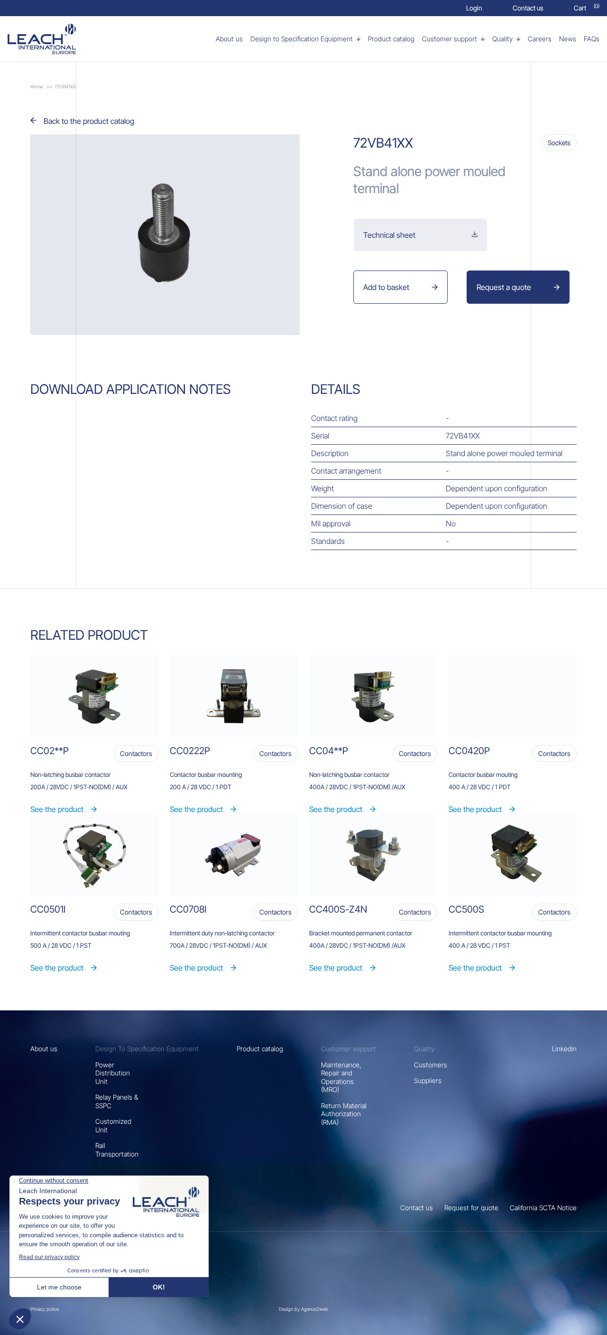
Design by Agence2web (303, 1309)
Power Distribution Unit (112, 1073)
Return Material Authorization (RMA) (344, 1114)
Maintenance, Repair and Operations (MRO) (341, 1077)
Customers (430, 1065)
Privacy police (44, 1309)
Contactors (136, 753)
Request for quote (471, 1208)
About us (43, 1049)
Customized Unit (113, 1125)
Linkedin (564, 1049)
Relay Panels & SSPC (116, 1101)
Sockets (559, 143)
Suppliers (427, 1080)
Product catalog (260, 1049)
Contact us (416, 1208)
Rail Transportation (116, 1149)
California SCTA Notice (543, 1208)
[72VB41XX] (55, 39)
